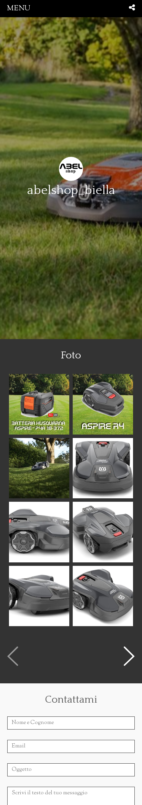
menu (18, 8)
